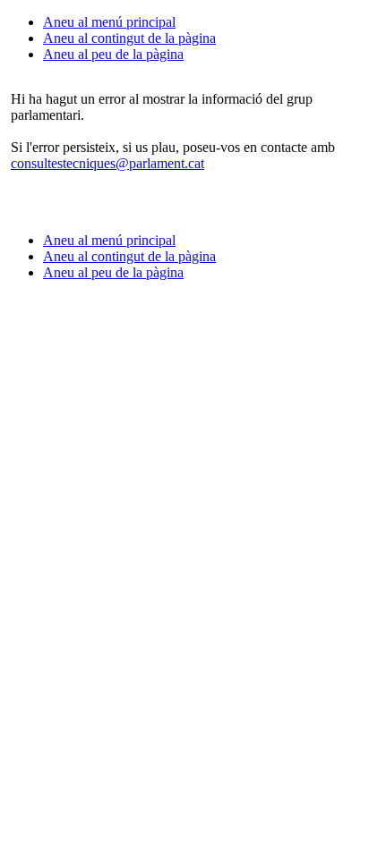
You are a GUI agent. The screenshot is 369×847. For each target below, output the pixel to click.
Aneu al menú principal (109, 22)
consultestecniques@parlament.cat (107, 163)
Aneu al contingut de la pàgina (129, 38)
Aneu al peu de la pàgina (113, 54)
